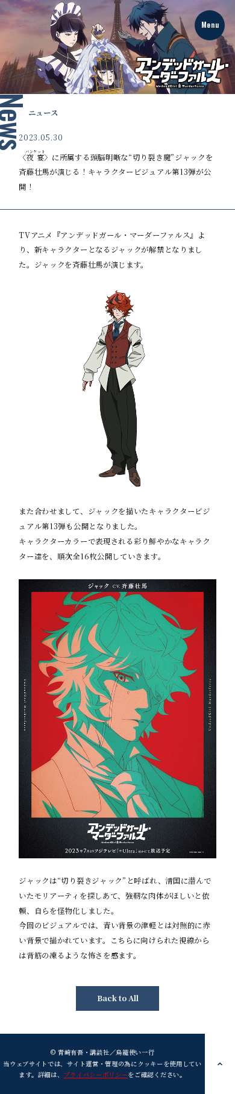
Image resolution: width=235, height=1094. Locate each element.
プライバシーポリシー (95, 1074)
